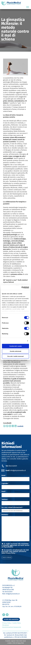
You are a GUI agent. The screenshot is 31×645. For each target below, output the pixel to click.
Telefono (5, 499)
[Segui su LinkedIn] (7, 614)
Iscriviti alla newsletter (11, 619)
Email (4, 491)
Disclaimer (5, 625)
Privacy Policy (11, 553)
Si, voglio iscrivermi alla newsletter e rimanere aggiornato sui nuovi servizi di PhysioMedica (15, 545)
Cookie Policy (16, 623)
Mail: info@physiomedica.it (11, 594)
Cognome (5, 483)
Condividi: (20, 426)
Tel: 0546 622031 (7, 592)
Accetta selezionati (15, 351)
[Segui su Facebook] (3, 614)
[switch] (26, 323)
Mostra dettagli (21, 341)
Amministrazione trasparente (11, 627)
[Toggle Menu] (27, 7)
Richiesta (5, 514)
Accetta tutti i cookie (15, 346)
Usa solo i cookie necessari (15, 356)
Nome (4, 475)
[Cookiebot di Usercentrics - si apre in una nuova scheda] (22, 287)
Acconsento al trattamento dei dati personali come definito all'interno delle (15, 551)
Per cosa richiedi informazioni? (12, 507)
